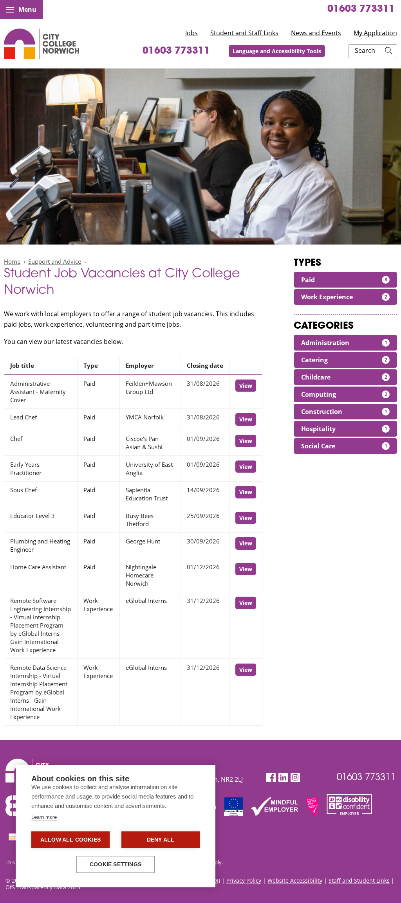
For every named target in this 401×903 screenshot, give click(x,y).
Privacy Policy (243, 880)
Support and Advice (54, 261)
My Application (375, 33)
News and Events (316, 33)
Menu (27, 9)
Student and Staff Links (244, 33)
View (245, 385)
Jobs (191, 33)
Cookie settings (115, 864)
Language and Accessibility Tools (277, 51)
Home (12, 261)
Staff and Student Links (359, 880)
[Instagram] (295, 777)
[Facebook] (271, 777)
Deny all (161, 840)
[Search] (388, 51)
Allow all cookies (70, 840)
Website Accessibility (294, 880)
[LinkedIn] (283, 777)
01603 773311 (361, 9)
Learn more (44, 817)
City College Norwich (41, 44)
